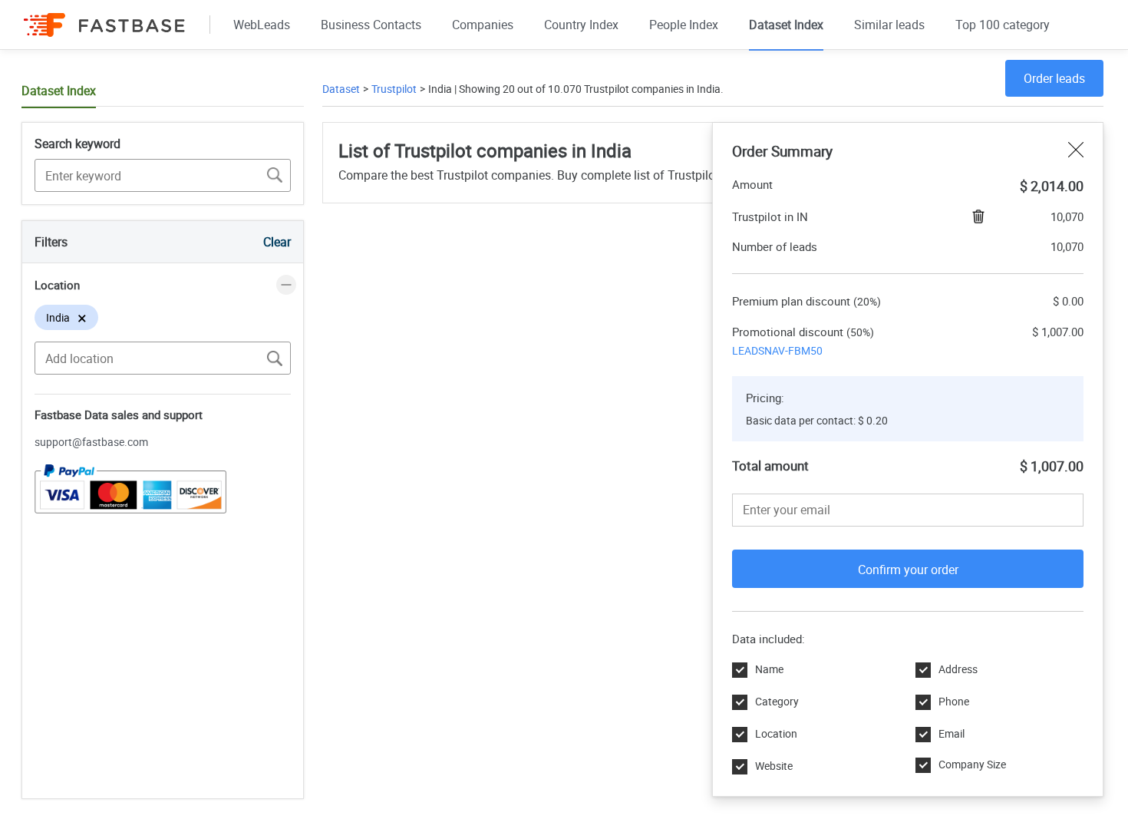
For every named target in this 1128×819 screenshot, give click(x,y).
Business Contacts (371, 24)
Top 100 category (1002, 24)
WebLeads (261, 24)
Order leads (1054, 78)
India (440, 88)
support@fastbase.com (91, 441)
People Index (683, 24)
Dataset (341, 88)
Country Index (581, 24)
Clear (277, 241)
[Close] (1075, 151)
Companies (482, 24)
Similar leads (889, 24)
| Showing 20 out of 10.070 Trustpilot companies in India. (588, 88)
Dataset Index (786, 24)
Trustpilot (394, 88)
